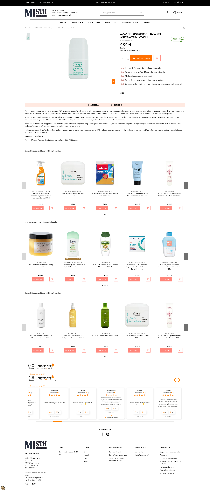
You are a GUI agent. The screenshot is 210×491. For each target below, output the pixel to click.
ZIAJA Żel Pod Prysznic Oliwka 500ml (105, 335)
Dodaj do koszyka (143, 58)
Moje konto (139, 452)
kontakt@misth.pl (36, 477)
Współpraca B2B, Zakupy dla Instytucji (170, 462)
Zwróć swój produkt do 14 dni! (68, 453)
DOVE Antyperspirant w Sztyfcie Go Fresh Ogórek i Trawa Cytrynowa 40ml (73, 265)
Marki (86, 461)
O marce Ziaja (93, 105)
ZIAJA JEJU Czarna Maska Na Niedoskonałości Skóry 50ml (137, 194)
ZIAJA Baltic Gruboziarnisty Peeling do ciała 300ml (40, 265)
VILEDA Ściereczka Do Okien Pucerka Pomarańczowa (105, 194)
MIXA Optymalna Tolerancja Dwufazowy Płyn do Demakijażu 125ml (169, 266)
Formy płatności (115, 452)
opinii (53, 380)
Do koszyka (37, 208)
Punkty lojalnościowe (167, 470)
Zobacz (70, 279)
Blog (85, 458)
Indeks (122, 40)
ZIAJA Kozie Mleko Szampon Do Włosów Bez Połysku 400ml (40, 336)
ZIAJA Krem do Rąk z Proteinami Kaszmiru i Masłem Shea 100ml (169, 194)
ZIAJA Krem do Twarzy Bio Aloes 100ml (72, 194)
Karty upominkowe (167, 467)
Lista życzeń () (179, 2)
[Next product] (184, 27)
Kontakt (87, 455)
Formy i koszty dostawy (118, 455)
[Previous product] (183, 27)
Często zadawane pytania (170, 452)
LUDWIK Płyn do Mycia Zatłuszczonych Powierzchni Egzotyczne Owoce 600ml (41, 195)
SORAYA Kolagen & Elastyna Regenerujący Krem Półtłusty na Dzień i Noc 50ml (137, 266)
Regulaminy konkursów (168, 458)
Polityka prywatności (167, 473)
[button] (30, 374)
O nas (86, 452)
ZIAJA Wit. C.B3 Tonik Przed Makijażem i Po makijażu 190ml (73, 336)
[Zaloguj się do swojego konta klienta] (168, 12)
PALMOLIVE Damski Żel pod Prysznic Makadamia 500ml (105, 265)
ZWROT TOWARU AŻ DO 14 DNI (105, 2)
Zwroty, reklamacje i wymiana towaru (117, 459)
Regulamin (164, 455)
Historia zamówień (142, 455)
